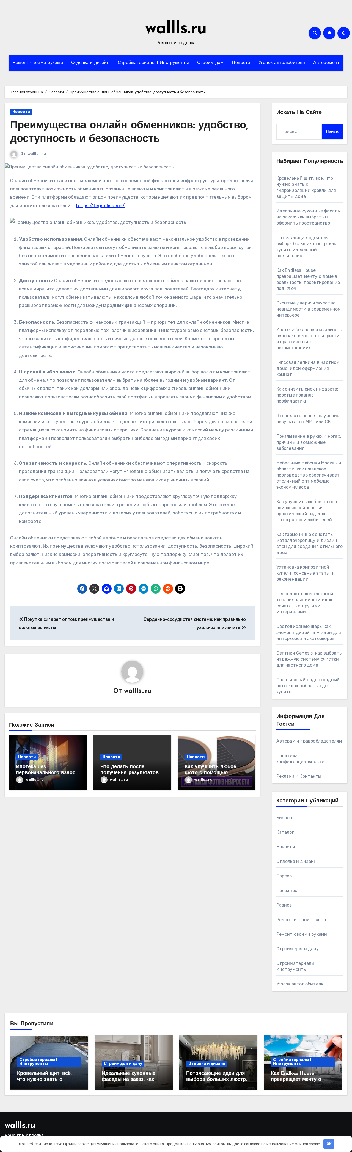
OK (329, 1144)
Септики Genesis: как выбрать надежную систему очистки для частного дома (309, 659)
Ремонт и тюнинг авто (301, 919)
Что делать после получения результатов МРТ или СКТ (129, 773)
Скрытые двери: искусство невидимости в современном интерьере (308, 309)
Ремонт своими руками (38, 63)
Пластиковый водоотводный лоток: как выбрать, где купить (308, 685)
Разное (284, 905)
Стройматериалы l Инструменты (153, 63)
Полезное (287, 890)
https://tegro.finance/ (100, 205)
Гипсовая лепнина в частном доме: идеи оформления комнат (308, 368)
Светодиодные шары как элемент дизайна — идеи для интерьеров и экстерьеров (308, 632)
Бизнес (284, 817)
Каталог (285, 832)
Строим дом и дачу (297, 948)
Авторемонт (326, 63)
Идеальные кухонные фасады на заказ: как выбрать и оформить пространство (308, 217)
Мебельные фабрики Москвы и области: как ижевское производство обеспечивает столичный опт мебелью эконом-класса (309, 475)
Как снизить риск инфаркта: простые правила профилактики (307, 395)
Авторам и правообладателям (309, 741)
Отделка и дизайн (90, 63)
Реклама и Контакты (298, 776)
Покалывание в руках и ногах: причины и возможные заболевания (309, 442)
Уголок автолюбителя (281, 63)
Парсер (284, 876)
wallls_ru (37, 153)
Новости (241, 63)
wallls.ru (176, 29)
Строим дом (210, 63)
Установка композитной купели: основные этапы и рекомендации (305, 573)
